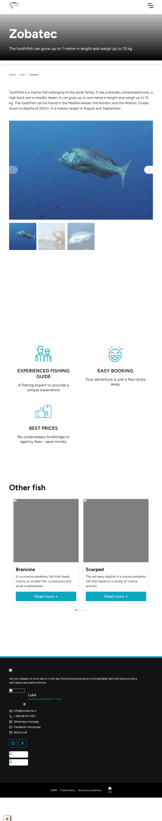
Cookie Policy (67, 790)
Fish (22, 74)
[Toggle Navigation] (150, 6)
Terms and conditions (89, 790)
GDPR (54, 790)
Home (12, 74)
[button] (148, 170)
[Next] (75, 531)
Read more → (46, 596)
